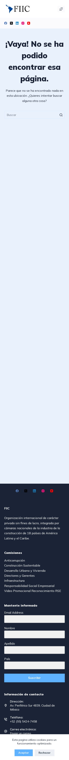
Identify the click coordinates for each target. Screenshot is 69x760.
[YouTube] (28, 23)
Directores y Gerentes (19, 576)
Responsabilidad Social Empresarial (29, 586)
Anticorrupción (14, 560)
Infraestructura (14, 580)
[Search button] (61, 115)
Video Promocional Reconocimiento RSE (32, 591)
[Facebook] (5, 23)
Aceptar (23, 752)
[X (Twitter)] (11, 23)
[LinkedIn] (17, 23)
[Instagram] (22, 23)
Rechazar (45, 752)
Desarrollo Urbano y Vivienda (24, 570)
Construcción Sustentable (22, 565)
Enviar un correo (20, 733)
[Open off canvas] (61, 9)
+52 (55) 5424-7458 (23, 721)
